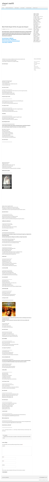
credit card (35, 62)
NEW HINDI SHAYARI (36, 34)
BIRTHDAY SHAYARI (36, 21)
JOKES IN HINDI (36, 30)
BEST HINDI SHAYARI (36, 19)
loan (34, 65)
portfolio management (37, 68)
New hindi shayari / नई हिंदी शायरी (7, 38)
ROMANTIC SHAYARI (36, 35)
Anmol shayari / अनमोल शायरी (7, 42)
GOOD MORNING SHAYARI (37, 26)
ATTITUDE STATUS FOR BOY (37, 18)
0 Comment (30, 29)
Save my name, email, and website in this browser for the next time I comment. (13, 470)
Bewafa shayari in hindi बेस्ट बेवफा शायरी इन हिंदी (24, 436)
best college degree (37, 63)
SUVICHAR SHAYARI (36, 37)
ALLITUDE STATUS (36, 17)
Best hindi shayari (27, 429)
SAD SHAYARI (35, 36)
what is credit (36, 66)
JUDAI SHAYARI (35, 31)
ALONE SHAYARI (36, 15)
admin (4, 29)
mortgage (35, 64)
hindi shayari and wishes (8, 429)
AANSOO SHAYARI (36, 14)
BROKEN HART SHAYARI (37, 22)
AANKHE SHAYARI (36, 13)
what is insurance (36, 67)
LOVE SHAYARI (35, 32)
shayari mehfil (8, 3)
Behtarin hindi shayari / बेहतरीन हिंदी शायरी (9, 39)
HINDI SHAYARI (36, 28)
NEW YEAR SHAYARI (36, 41)
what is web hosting (37, 61)
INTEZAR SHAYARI (36, 29)
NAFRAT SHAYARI (36, 33)
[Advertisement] (17, 19)
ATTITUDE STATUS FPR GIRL (38, 16)
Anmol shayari (16, 429)
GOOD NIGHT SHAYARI (37, 27)
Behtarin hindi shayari (21, 429)
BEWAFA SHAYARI (36, 20)
